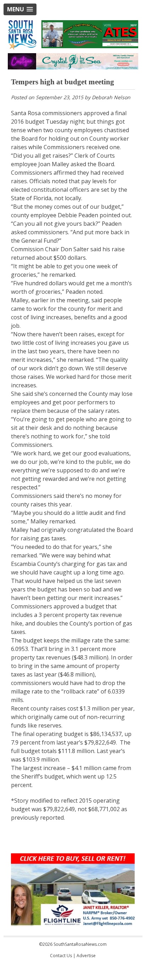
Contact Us (61, 956)
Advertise (86, 956)
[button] (20, 9)
